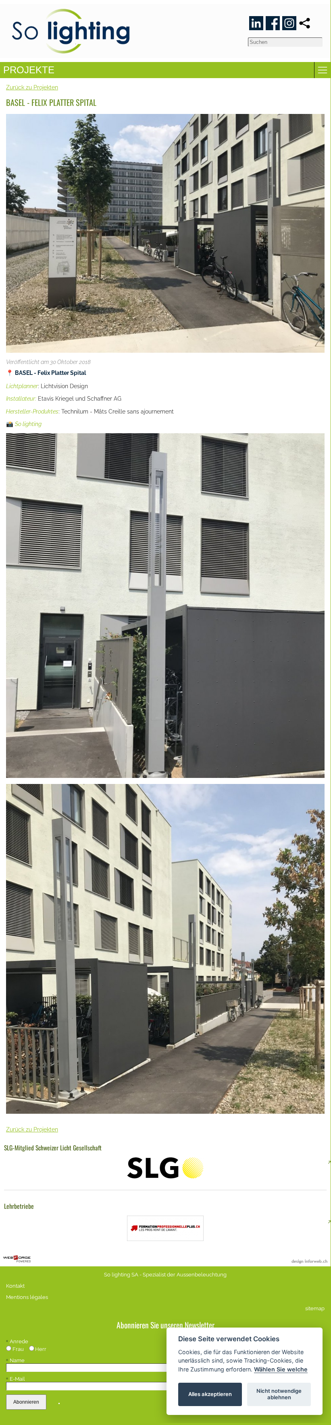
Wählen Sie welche (281, 1369)
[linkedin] (256, 23)
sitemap (315, 1308)
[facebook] (273, 23)
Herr (40, 1349)
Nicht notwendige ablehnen (279, 1394)
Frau (18, 1349)
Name (17, 1360)
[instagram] (289, 23)
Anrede (19, 1341)
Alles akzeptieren (210, 1394)
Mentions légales (27, 1297)
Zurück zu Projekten (32, 87)
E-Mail (17, 1379)
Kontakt (15, 1286)
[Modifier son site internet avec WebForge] (17, 1259)
